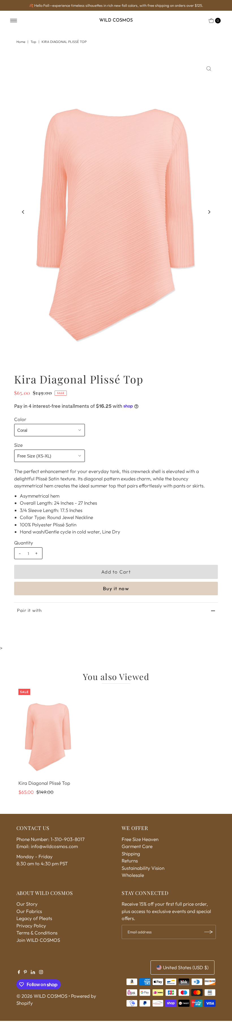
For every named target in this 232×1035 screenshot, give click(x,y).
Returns (130, 861)
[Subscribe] (209, 932)
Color (20, 419)
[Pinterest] (25, 972)
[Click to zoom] (209, 68)
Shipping (131, 854)
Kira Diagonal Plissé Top (44, 783)
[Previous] (23, 212)
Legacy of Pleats (34, 918)
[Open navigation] (13, 21)
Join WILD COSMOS (38, 940)
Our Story (27, 904)
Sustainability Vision (143, 868)
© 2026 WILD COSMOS (41, 996)
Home (20, 42)
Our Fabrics (29, 911)
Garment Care (137, 846)
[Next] (209, 212)
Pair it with (29, 610)
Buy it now (116, 588)
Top (33, 42)
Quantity (23, 543)
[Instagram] (41, 972)
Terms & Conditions (36, 933)
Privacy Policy (31, 926)
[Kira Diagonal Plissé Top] (48, 733)
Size (18, 445)
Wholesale (133, 875)
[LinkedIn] (33, 972)
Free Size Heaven (140, 839)
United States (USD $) (186, 967)
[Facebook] (19, 972)
